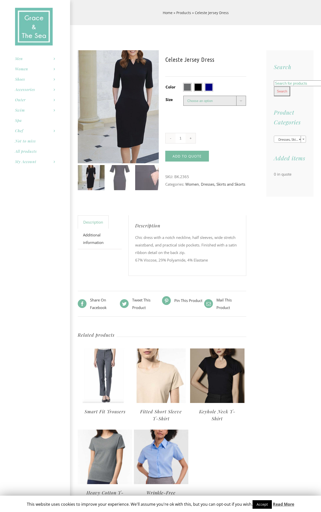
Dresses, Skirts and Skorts (223, 184)
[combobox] (290, 139)
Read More (283, 504)
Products (183, 12)
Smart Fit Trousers (105, 411)
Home (168, 12)
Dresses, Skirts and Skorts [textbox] (291, 139)
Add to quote (187, 156)
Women (192, 184)
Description (93, 222)
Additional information (93, 238)
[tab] (93, 222)
